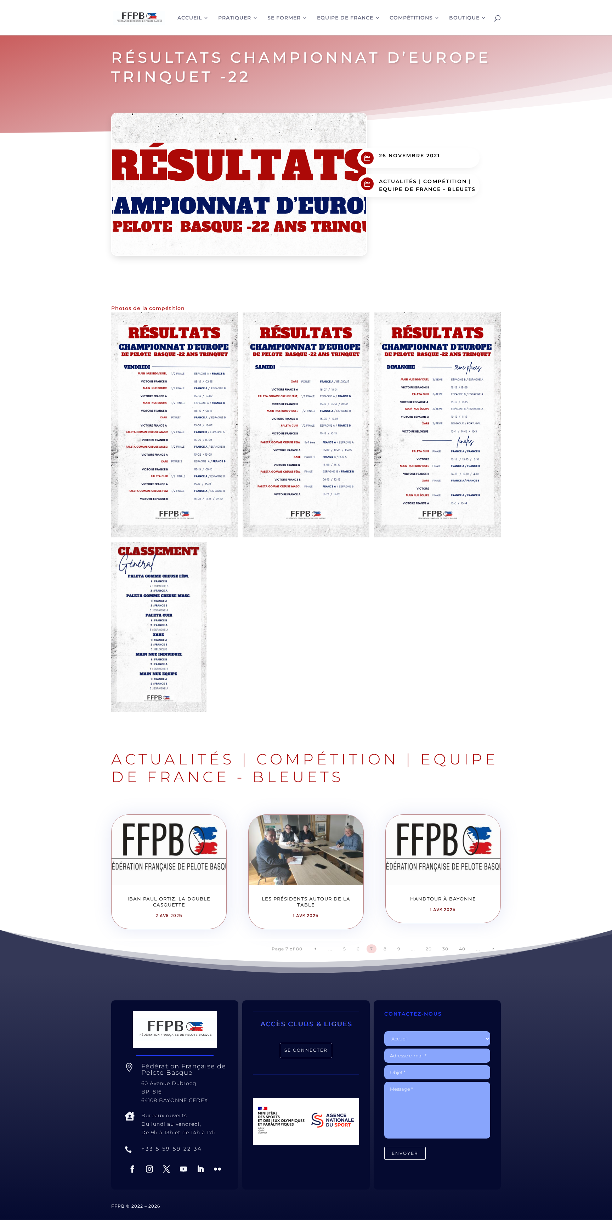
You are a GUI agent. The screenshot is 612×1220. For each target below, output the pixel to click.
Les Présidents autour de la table (306, 902)
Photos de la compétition (148, 308)
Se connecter (306, 1050)
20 (429, 948)
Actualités (398, 181)
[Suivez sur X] (166, 1169)
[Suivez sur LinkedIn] (200, 1169)
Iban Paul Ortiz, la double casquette (169, 902)
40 (462, 948)
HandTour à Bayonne (443, 899)
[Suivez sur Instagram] (149, 1169)
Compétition (445, 181)
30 (445, 948)
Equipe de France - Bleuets (427, 189)
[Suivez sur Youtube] (183, 1169)
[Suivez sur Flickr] (217, 1169)
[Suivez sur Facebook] (132, 1169)
